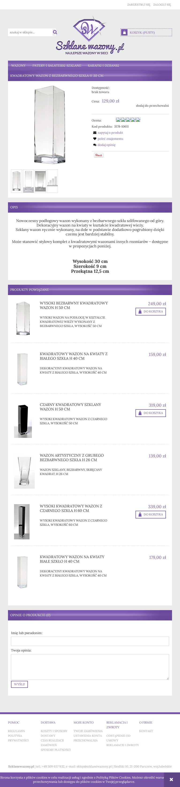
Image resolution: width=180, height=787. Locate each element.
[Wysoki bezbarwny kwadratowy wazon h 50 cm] (25, 318)
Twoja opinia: (21, 650)
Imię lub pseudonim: (26, 633)
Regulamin (16, 731)
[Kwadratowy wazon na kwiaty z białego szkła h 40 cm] (25, 369)
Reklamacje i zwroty (122, 745)
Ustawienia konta (88, 735)
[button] (107, 132)
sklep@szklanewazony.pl (94, 766)
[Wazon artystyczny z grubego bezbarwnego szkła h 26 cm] (25, 471)
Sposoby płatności (56, 750)
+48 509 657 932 (53, 766)
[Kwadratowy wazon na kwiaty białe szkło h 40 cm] (25, 572)
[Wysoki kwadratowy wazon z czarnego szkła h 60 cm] (25, 521)
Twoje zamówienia (88, 731)
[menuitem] (18, 66)
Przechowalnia (86, 740)
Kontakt (146, 731)
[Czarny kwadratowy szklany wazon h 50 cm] (25, 420)
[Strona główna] (90, 35)
